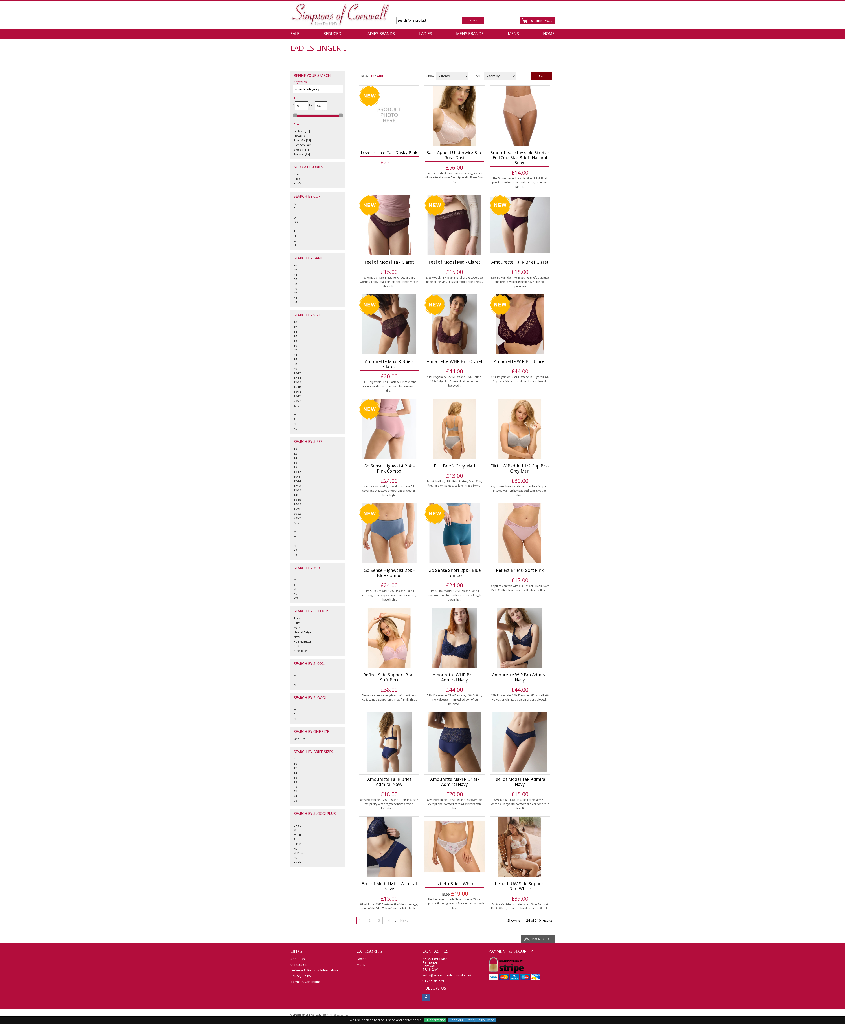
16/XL (297, 509)
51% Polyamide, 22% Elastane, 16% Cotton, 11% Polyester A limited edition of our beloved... (454, 381)
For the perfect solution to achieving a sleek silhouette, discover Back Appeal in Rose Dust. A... (454, 177)
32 (295, 270)
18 (295, 341)
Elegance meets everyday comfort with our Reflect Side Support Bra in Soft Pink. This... (389, 698)
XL (295, 424)
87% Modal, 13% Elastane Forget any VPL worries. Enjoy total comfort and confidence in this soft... (389, 282)
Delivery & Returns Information (314, 970)
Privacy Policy (300, 976)
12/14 (297, 382)
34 (295, 275)
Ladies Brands (380, 33)
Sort (478, 76)
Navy (297, 637)
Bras (296, 174)
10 (295, 322)
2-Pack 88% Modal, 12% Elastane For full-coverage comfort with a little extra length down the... (454, 595)
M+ (296, 536)
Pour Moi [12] (302, 140)
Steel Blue (300, 651)
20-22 (297, 396)
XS (295, 429)
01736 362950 (433, 980)
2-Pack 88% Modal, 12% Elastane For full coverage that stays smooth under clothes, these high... (389, 491)
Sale (294, 33)
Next (404, 920)
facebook (426, 997)
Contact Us (298, 964)
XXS (296, 598)
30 (295, 265)
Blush (297, 623)
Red (296, 646)
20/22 (297, 401)
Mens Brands (470, 33)
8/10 (296, 405)
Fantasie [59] (302, 131)
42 (295, 293)
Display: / (371, 76)
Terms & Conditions (305, 981)
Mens (513, 33)
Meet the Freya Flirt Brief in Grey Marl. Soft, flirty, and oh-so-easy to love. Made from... (454, 484)
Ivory (297, 628)
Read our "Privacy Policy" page (472, 1020)
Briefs (297, 183)
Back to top (542, 939)
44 (295, 298)
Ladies (425, 33)
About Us (297, 958)
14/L (296, 495)
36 (295, 279)
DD (296, 222)
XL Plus (298, 853)
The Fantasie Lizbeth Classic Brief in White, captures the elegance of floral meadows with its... (454, 903)
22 (295, 791)
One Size (299, 739)
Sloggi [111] (301, 150)
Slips (297, 179)
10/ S (297, 476)
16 (295, 336)
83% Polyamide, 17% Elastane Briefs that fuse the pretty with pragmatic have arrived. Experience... (520, 282)
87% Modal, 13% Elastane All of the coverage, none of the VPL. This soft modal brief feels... (454, 280)
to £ (311, 105)
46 (295, 302)
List (372, 76)
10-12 (297, 373)
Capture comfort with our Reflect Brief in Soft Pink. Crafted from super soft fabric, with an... (520, 588)
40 (295, 288)
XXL (296, 555)
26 (295, 801)
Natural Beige (302, 632)
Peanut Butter (302, 641)
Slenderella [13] (304, 145)
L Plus (297, 825)
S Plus (297, 844)
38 (295, 284)
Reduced (332, 33)
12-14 (297, 378)
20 (295, 787)
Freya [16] (300, 136)
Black (297, 618)
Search (472, 20)
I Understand (435, 1020)
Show (430, 76)
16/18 (297, 392)
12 (295, 327)
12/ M (297, 486)
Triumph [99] (302, 154)
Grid (380, 76)
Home (549, 33)
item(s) (541, 20)
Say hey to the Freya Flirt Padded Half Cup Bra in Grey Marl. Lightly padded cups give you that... (520, 491)
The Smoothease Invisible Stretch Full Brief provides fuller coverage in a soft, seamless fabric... (520, 182)
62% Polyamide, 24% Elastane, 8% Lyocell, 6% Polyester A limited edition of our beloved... (520, 379)
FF (295, 236)
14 (295, 332)
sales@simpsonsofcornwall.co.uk (447, 975)
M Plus (298, 835)
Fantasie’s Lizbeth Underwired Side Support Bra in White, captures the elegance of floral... (520, 906)
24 (295, 796)
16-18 (297, 387)
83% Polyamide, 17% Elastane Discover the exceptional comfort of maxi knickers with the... (389, 386)
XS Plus (298, 862)
